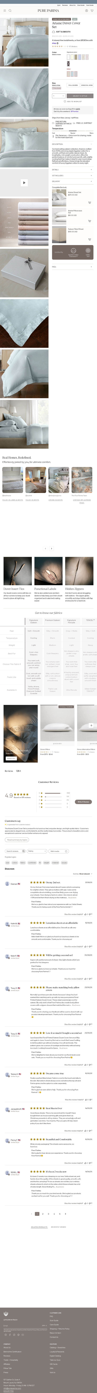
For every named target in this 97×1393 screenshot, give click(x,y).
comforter (32, 863)
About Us (73, 5)
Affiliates (7, 1364)
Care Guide (89, 5)
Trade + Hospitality (11, 1360)
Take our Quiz (55, 1360)
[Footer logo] (6, 1313)
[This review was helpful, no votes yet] (85, 914)
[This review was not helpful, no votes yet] (89, 914)
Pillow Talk (8, 1368)
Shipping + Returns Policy (59, 1329)
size (7, 863)
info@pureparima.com (12, 1388)
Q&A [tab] (18, 771)
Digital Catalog (55, 1356)
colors (14, 863)
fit (40, 863)
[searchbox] (13, 851)
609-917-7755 (9, 1391)
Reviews (65, 5)
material (55, 863)
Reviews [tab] (9, 771)
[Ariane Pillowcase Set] (59, 216)
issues (64, 863)
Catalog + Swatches (57, 1348)
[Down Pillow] (57, 725)
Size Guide (80, 5)
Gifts (51, 1368)
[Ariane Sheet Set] (59, 197)
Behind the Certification (12, 1352)
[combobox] (37, 851)
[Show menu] (4, 10)
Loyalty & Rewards (57, 1352)
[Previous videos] (45, 548)
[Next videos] (51, 548)
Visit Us (52, 1372)
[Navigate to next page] (65, 1214)
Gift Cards (53, 1364)
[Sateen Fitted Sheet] (59, 234)
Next (91, 725)
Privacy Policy (36, 1329)
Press (6, 1372)
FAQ (51, 1316)
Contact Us (54, 1337)
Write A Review (83, 802)
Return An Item (55, 1333)
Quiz (58, 5)
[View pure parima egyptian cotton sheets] (24, 183)
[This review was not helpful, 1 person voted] (90, 1099)
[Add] (90, 202)
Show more (9, 869)
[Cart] (92, 10)
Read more (72, 897)
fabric (23, 863)
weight (46, 863)
